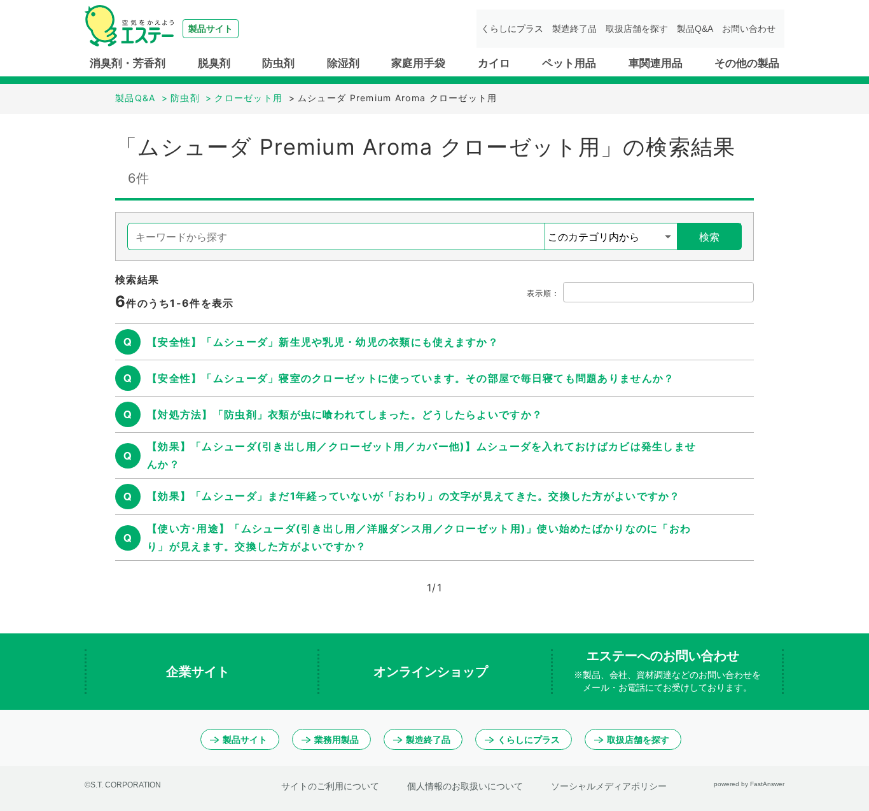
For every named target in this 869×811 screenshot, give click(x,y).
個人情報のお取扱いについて (465, 786)
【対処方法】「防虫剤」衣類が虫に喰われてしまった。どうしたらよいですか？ (345, 414)
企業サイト (199, 672)
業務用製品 (336, 740)
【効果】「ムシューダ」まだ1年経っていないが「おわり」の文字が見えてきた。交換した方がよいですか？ (414, 496)
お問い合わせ (748, 29)
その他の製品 (746, 63)
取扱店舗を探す (637, 29)
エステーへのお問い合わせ (667, 671)
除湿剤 (343, 63)
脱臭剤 (214, 63)
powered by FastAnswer (749, 783)
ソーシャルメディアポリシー (609, 786)
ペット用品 (569, 63)
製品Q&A (695, 29)
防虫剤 (278, 63)
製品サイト (245, 740)
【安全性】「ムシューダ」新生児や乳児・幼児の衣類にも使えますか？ (323, 341)
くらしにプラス (512, 29)
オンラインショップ (432, 672)
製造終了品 (574, 29)
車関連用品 (656, 63)
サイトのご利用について (330, 786)
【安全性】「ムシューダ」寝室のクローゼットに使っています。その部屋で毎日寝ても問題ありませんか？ (410, 378)
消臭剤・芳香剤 (127, 63)
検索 (709, 236)
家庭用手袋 (418, 63)
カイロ (494, 63)
